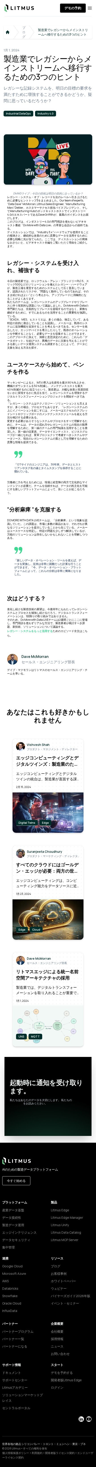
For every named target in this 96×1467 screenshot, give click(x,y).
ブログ (23, 32)
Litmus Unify (60, 1225)
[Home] (7, 32)
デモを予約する (62, 1372)
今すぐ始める (16, 1180)
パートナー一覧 (13, 1339)
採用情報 (57, 1339)
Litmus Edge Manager (67, 1217)
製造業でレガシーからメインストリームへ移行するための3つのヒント (63, 32)
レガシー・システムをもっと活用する (30, 631)
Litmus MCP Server (64, 1240)
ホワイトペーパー (63, 1281)
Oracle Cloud (11, 1303)
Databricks (10, 1288)
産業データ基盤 (13, 1210)
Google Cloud (12, 1266)
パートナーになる (14, 1346)
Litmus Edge (60, 1210)
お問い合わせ (60, 1354)
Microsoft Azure (14, 1273)
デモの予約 (73, 8)
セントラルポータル (16, 1408)
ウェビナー (59, 1288)
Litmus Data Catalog (66, 1232)
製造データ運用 (13, 1225)
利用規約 (37, 1453)
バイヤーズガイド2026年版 (70, 1296)
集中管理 (8, 1247)
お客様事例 (59, 1273)
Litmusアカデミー (15, 1387)
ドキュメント (11, 1372)
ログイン (57, 1387)
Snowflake (10, 1296)
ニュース (57, 1346)
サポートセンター (14, 1380)
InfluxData (9, 1311)
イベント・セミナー (65, 1303)
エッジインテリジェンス (19, 1232)
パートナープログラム (17, 1331)
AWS (5, 1281)
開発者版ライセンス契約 (60, 1453)
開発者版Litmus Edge (66, 1380)
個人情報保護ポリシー (15, 1453)
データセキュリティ (16, 1240)
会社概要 (57, 1331)
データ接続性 (11, 1217)
